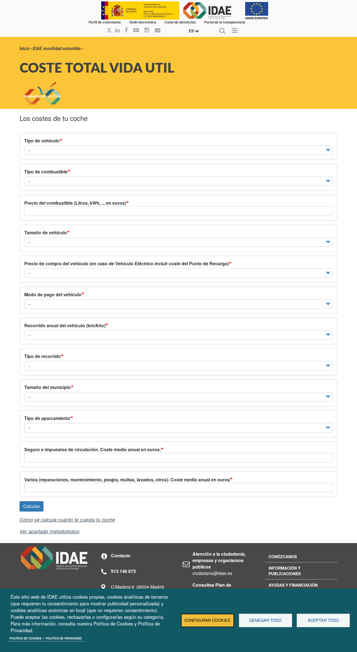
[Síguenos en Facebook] (126, 30)
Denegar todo (265, 620)
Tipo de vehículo (41, 141)
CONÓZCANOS (283, 556)
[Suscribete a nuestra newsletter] (157, 30)
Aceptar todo (323, 620)
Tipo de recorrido (42, 356)
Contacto (121, 555)
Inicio (24, 48)
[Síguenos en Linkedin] (117, 30)
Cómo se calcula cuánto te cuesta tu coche (67, 519)
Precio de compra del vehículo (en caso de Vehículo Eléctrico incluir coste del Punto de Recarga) (126, 264)
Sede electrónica (142, 22)
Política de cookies (26, 638)
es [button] (192, 31)
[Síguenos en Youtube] (136, 30)
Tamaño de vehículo (45, 233)
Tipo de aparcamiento (47, 418)
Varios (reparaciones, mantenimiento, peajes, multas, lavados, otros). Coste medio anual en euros (127, 480)
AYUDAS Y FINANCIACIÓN (293, 585)
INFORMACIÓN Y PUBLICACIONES (285, 570)
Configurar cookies (207, 620)
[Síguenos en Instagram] (147, 30)
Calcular (31, 506)
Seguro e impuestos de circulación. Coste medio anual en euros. (92, 449)
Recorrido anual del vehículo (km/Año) (64, 326)
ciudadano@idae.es (212, 573)
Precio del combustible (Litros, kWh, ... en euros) (75, 203)
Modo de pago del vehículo (52, 295)
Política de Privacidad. (64, 638)
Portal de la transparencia (224, 22)
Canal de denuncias (180, 22)
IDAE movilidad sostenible (57, 48)
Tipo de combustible (45, 172)
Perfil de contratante (105, 22)
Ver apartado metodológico (49, 531)
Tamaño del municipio (47, 387)
